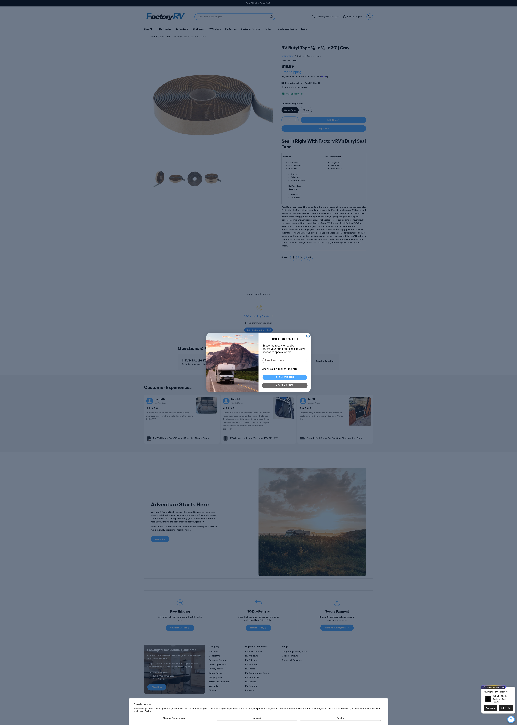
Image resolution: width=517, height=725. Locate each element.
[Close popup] (509, 689)
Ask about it (505, 708)
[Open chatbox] (511, 719)
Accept (257, 718)
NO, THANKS (285, 385)
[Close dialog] (308, 335)
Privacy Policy (144, 711)
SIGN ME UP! (285, 377)
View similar (490, 708)
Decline (340, 718)
